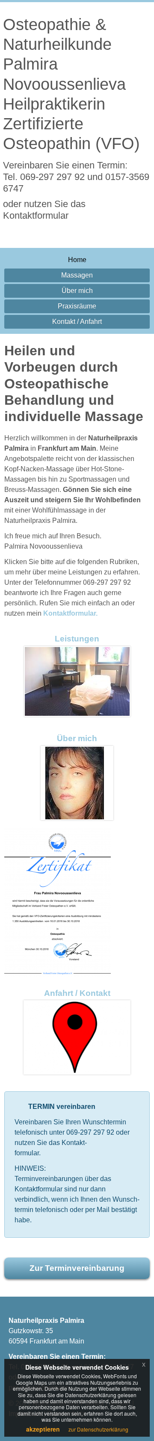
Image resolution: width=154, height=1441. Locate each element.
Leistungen (77, 638)
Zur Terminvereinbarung (77, 1268)
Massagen (77, 275)
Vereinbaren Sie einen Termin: (76, 177)
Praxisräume (77, 306)
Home (77, 259)
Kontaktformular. (70, 613)
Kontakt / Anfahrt (77, 321)
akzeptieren (43, 1429)
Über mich (77, 290)
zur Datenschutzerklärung (98, 1429)
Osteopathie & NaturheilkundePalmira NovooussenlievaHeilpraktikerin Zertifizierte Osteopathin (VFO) (71, 83)
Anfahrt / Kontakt (77, 993)
